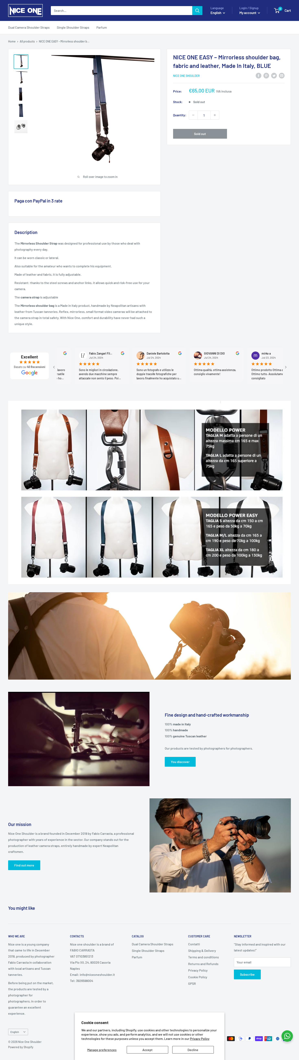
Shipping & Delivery (202, 950)
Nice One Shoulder (186, 75)
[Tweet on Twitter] (274, 75)
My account (248, 13)
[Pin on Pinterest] (266, 75)
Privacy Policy (200, 1038)
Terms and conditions (203, 957)
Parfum (101, 27)
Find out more (24, 865)
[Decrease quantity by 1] (193, 115)
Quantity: (179, 115)
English (14, 1032)
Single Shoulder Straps (73, 27)
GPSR (192, 983)
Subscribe (247, 974)
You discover (180, 762)
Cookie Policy (197, 977)
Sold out (200, 134)
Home (12, 41)
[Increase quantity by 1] (215, 115)
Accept (147, 1050)
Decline (193, 1050)
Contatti (194, 944)
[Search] (197, 10)
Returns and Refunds (203, 964)
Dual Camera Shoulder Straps (29, 27)
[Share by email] (282, 75)
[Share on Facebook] (258, 75)
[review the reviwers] (89, 354)
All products (27, 41)
